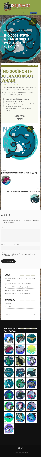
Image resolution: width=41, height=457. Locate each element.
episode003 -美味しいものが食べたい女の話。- (17, 290)
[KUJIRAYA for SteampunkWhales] (17, 6)
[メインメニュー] (27, 13)
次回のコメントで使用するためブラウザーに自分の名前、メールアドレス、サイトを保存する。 (20, 254)
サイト (29, 244)
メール (16, 244)
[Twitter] (22, 448)
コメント (4, 227)
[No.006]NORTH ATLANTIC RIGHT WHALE (17, 76)
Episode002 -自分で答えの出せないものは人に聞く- (18, 293)
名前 (3, 244)
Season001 (8, 303)
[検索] (23, 13)
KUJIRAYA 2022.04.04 (20, 453)
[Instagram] (19, 448)
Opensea (33, 13)
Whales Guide (22, 31)
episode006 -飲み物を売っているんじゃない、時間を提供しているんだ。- (20, 279)
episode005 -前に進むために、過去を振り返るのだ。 (19, 283)
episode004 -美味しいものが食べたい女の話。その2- (19, 287)
